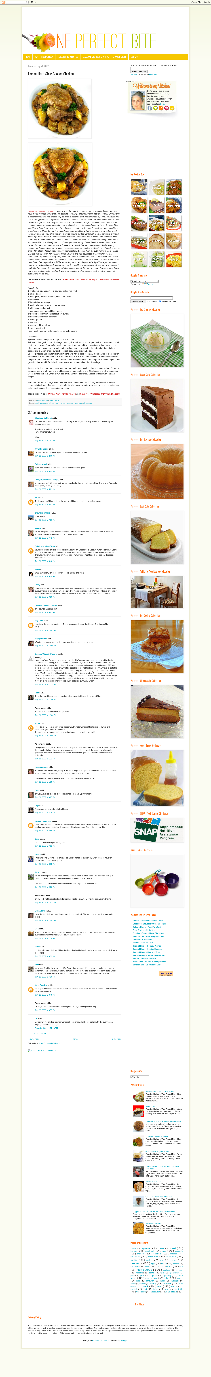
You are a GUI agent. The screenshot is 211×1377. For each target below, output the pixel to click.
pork (142, 1275)
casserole (179, 1251)
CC (36, 1019)
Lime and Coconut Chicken (157, 1136)
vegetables (141, 1292)
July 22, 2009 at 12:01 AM (46, 920)
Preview (134, 74)
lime (181, 1266)
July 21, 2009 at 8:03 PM (45, 864)
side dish (167, 1283)
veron (37, 947)
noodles (139, 1273)
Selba (37, 569)
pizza (133, 1276)
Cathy (38, 585)
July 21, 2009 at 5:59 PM (45, 831)
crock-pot (51, 403)
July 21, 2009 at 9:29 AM (45, 576)
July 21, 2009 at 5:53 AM (45, 505)
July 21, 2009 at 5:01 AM (45, 489)
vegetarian (155, 1292)
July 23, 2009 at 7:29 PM (45, 977)
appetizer (147, 1248)
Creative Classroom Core (46, 605)
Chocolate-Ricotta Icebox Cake (159, 1197)
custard (174, 1260)
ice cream (135, 1266)
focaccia (176, 1264)
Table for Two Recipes (68, 56)
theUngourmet (41, 767)
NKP (37, 498)
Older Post (116, 1039)
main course (144, 1269)
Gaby (37, 790)
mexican (179, 1270)
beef (174, 1248)
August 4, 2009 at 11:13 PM (46, 1028)
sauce (162, 1281)
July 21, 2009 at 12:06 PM (46, 715)
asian (162, 1248)
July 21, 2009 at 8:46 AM (45, 561)
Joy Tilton (39, 621)
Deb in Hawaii (41, 464)
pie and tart (175, 1273)
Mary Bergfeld (41, 985)
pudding (168, 1276)
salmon (180, 1278)
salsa (138, 1281)
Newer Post (33, 1039)
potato (155, 1276)
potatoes (70, 403)
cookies (135, 1260)
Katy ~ (38, 854)
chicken (43, 403)
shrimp (153, 1283)
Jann (37, 839)
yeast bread (171, 1291)
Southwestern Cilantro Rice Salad (160, 1091)
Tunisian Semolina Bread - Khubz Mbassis (163, 1121)
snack (146, 1286)
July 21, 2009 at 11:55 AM (45, 700)
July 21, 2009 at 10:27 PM (46, 902)
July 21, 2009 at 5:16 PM (45, 813)
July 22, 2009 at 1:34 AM (45, 938)
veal (167, 1289)
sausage (175, 1281)
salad (167, 1278)
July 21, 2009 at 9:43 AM (45, 612)
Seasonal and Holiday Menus (96, 56)
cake (164, 1251)
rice (156, 1278)
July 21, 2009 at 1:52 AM (45, 441)
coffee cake (153, 1257)
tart (146, 1289)
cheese (141, 1253)
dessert (136, 1263)
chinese (174, 1254)
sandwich (150, 1281)
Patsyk (38, 528)
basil (37, 403)
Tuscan (134, 1248)
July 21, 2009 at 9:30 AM (45, 597)
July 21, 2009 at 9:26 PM (45, 887)
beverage (135, 1251)
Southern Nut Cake (154, 1182)
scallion (133, 1284)
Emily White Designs (101, 1340)
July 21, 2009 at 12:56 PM (46, 736)
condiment (171, 1256)
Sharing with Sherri (43, 418)
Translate (151, 284)
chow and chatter (43, 513)
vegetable (178, 1289)
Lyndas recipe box (43, 821)
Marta (37, 723)
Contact (135, 56)
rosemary (78, 403)
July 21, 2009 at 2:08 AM (45, 456)
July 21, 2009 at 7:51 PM (45, 846)
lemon (63, 403)
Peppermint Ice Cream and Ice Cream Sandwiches (154, 1212)
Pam (37, 693)
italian (148, 1266)
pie (163, 1273)
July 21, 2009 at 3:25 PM (45, 797)
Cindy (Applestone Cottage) (47, 480)
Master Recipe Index (44, 56)
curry (162, 1260)
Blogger (124, 1340)
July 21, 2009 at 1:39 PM (45, 782)
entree (164, 1264)
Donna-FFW (40, 911)
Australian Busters (153, 1223)
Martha (38, 872)
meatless (167, 1270)
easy (58, 403)
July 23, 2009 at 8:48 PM (45, 995)
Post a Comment (39, 1034)
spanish (174, 1286)
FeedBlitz (153, 74)
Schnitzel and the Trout (45, 546)
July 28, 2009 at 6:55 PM (45, 1010)
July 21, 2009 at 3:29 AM (45, 471)
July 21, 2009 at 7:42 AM (45, 538)
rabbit (147, 1278)
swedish (134, 1289)
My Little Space (42, 449)
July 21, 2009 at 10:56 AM (46, 646)
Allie (37, 965)
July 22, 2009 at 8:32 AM (45, 956)
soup (160, 1286)
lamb (158, 1266)
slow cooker (87, 403)
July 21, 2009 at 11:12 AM (45, 684)
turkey (156, 1289)
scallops (142, 1284)
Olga (37, 806)
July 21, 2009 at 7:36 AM (45, 520)
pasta (152, 1272)
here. (162, 104)
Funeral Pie (150, 1106)
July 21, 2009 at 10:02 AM (46, 630)
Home (27, 56)
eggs (153, 1264)
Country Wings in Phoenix (46, 654)
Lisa (37, 929)
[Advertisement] (105, 16)
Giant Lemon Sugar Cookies (157, 1151)
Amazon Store (119, 56)
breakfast (150, 1251)
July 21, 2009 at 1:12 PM (45, 759)
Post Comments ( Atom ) (49, 1043)
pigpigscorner (41, 639)
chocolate (136, 1256)
